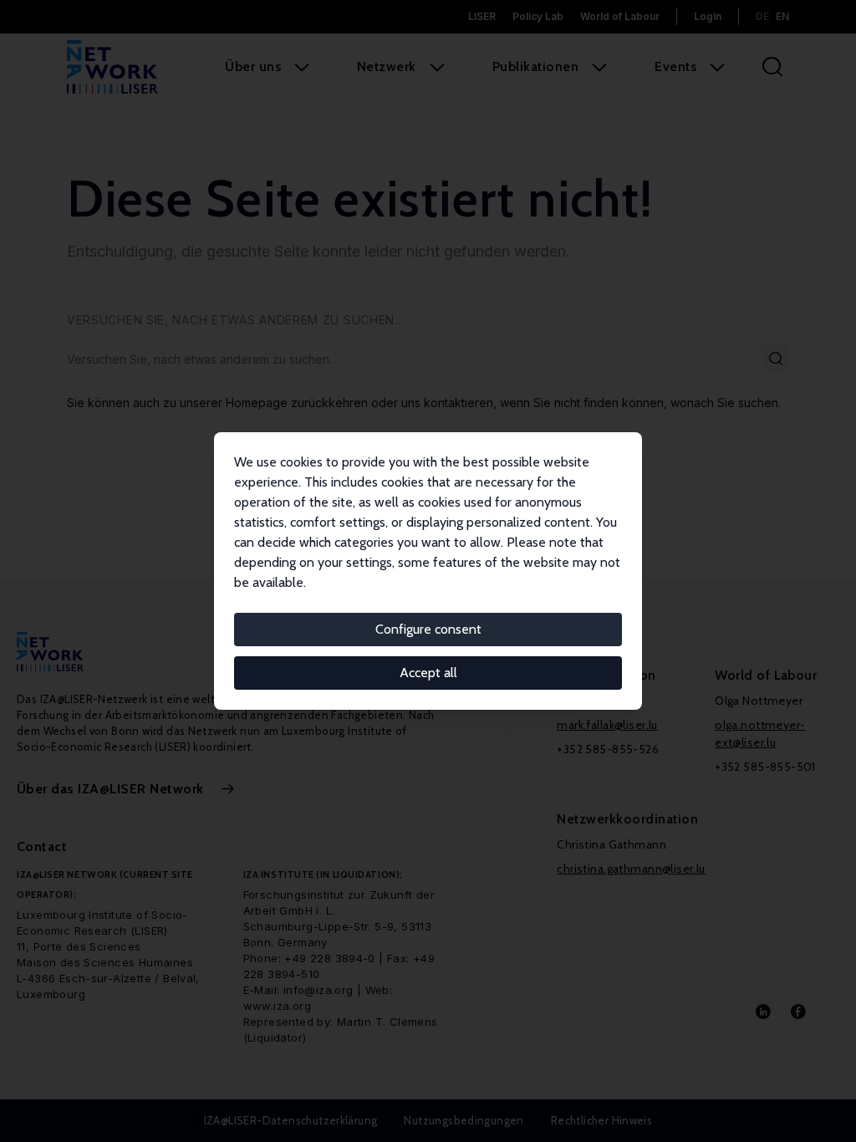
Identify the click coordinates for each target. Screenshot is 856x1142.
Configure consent (428, 629)
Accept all (428, 673)
